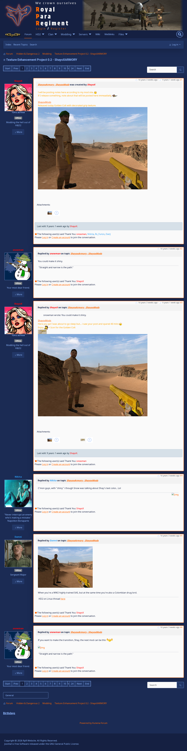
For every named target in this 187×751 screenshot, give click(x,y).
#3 (181, 302)
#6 (181, 627)
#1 (181, 79)
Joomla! (8, 743)
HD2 (38, 34)
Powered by (86, 723)
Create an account (61, 237)
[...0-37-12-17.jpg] (92, 375)
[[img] (175, 494)
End (87, 68)
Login (41, 28)
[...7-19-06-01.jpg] (92, 147)
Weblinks (109, 34)
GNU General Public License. (64, 743)
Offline (18, 118)
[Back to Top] (182, 746)
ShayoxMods (44, 102)
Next (79, 68)
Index (8, 44)
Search (33, 44)
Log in (45, 237)
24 (72, 68)
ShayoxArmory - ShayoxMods (53, 84)
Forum (28, 34)
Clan (50, 34)
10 (65, 68)
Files (121, 34)
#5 (181, 535)
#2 (181, 248)
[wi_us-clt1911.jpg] (42, 331)
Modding (66, 34)
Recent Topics (20, 44)
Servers (83, 34)
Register (59, 28)
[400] (65, 566)
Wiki (97, 34)
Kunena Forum (99, 723)
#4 (181, 475)
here (63, 598)
